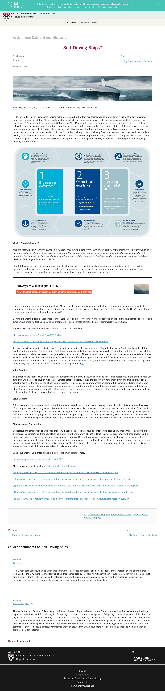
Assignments (89, 22)
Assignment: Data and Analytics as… (40, 37)
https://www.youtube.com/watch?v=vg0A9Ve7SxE (37, 334)
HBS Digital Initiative (46, 4)
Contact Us (82, 682)
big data (137, 514)
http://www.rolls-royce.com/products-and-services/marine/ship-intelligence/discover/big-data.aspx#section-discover (73, 479)
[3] (61, 312)
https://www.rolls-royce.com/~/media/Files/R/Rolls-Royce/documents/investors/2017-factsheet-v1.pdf (67, 472)
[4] (82, 363)
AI (85, 514)
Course (72, 22)
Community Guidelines (82, 685)
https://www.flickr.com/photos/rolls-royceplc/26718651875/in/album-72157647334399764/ (60, 341)
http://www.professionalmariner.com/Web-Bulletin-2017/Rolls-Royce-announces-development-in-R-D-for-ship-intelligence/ (77, 485)
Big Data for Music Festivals (138, 61)
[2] (65, 132)
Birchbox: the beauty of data (25, 535)
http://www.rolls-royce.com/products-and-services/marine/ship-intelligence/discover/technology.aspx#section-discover (75, 492)
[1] (46, 119)
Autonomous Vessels (121, 514)
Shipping (96, 517)
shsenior (20, 56)
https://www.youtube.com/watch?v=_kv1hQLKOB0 (38, 459)
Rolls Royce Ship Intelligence (60, 465)
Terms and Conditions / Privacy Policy (82, 678)
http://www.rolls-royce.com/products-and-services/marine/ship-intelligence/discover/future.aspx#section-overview (72, 498)
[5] (50, 389)
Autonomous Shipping (99, 514)
